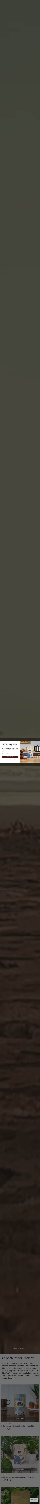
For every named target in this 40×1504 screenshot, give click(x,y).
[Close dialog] (39, 741)
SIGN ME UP (10, 756)
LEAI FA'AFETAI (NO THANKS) (10, 759)
